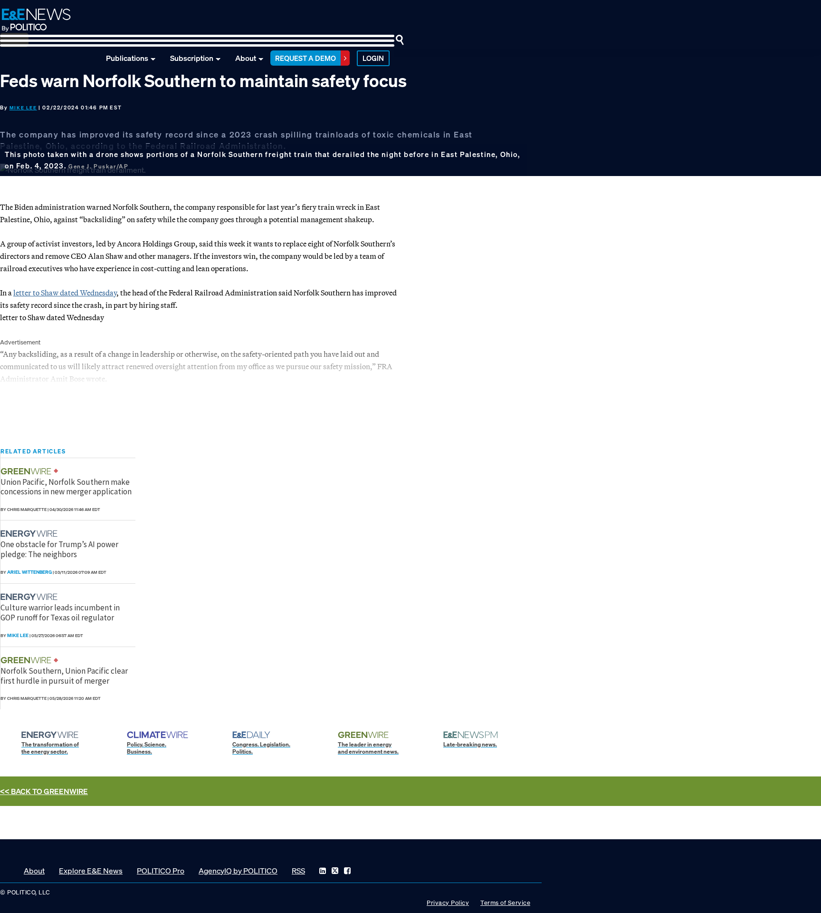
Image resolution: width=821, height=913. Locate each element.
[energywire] (30, 533)
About (245, 58)
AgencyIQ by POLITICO (238, 870)
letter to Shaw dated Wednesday (64, 292)
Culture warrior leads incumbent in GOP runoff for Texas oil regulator (60, 612)
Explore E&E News (91, 870)
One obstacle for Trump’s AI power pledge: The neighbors (59, 549)
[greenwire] (27, 471)
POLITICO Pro (160, 870)
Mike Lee (23, 108)
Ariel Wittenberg (29, 572)
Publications (127, 58)
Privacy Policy (448, 903)
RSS (298, 870)
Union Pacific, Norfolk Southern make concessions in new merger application (66, 487)
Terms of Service (505, 903)
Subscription (191, 58)
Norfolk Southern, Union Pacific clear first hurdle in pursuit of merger (64, 676)
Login (373, 58)
